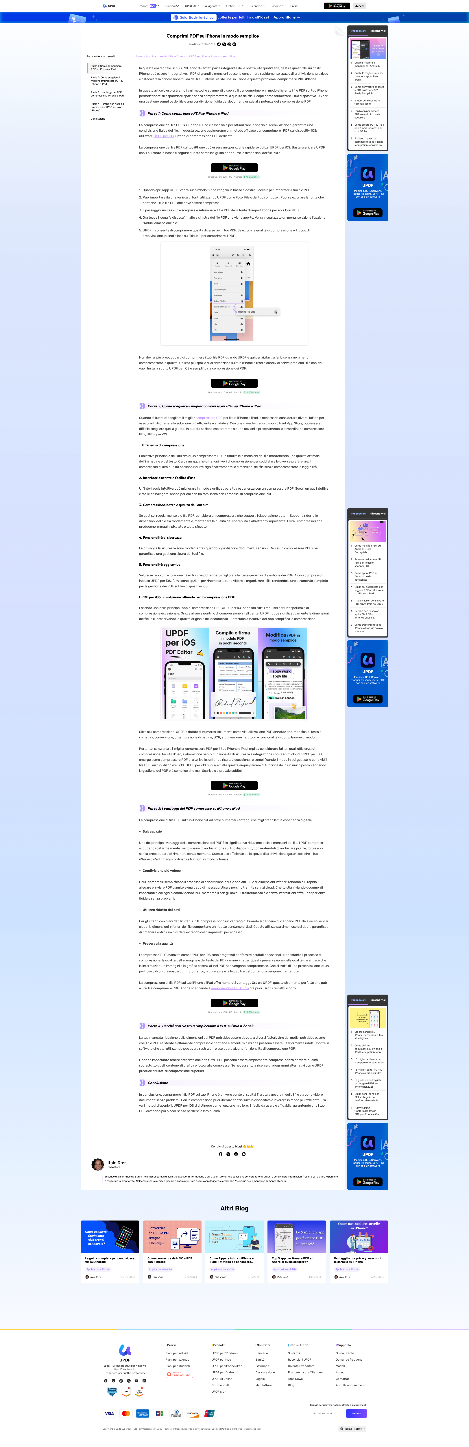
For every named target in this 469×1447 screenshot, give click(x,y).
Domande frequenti (349, 1359)
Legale (260, 1379)
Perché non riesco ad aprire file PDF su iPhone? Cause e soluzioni (366, 614)
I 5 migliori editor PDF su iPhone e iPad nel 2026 (368, 1071)
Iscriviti (356, 1413)
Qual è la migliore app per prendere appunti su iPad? (368, 76)
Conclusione (98, 118)
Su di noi (294, 1353)
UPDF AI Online (222, 1379)
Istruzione (262, 1366)
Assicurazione (265, 1372)
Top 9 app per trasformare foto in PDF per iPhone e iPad (367, 1111)
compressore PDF (209, 418)
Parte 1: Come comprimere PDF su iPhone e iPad (106, 67)
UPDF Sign (219, 1391)
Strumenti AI (220, 1385)
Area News (295, 1379)
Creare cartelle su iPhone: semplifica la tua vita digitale (368, 1035)
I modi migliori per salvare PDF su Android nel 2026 (369, 602)
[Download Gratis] (337, 6)
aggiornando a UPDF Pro (230, 988)
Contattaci (343, 1379)
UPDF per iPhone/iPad (227, 1366)
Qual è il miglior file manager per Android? (367, 64)
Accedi (359, 6)
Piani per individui (178, 1353)
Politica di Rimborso (231, 1429)
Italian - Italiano (353, 1428)
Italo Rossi (194, 44)
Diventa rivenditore (301, 1366)
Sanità (260, 1359)
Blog (291, 1385)
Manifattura (264, 1385)
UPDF (112, 6)
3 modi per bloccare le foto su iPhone (367, 102)
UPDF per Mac (221, 1359)
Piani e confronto (173, 1429)
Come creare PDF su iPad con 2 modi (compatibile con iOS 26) (369, 128)
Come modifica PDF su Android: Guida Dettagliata (367, 549)
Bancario (262, 1353)
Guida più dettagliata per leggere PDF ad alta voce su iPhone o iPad (369, 590)
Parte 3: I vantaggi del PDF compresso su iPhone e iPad (107, 94)
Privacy (158, 1429)
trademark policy (252, 1429)
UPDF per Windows (225, 1353)
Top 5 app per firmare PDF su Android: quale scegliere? (367, 114)
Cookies (216, 1429)
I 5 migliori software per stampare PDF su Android (369, 1061)
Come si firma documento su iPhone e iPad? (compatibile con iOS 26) (368, 1049)
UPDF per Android (224, 1372)
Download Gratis (337, 6)
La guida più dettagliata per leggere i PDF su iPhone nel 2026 (368, 1083)
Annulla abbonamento (351, 1385)
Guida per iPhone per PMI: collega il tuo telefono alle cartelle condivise (366, 1097)
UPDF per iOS (164, 136)
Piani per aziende (177, 1359)
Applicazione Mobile (159, 56)
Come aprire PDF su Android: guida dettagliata (365, 576)
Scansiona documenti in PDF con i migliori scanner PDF (368, 563)
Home (139, 56)
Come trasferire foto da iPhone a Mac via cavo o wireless (368, 628)
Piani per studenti (178, 1366)
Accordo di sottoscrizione (196, 1429)
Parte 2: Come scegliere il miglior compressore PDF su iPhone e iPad (107, 81)
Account (342, 1372)
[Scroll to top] (460, 1438)
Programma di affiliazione (305, 1372)
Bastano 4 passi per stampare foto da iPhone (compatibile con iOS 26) (368, 142)
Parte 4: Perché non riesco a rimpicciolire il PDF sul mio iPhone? (107, 107)
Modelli (341, 1366)
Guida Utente (345, 1353)
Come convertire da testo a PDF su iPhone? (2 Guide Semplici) (369, 90)
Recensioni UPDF (299, 1359)
